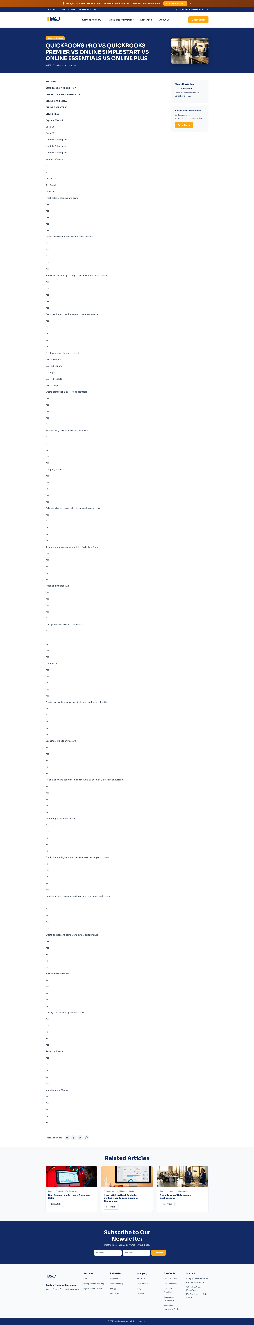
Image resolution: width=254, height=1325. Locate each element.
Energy (113, 1288)
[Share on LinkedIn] (80, 1137)
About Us (164, 19)
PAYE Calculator (170, 1279)
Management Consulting (94, 1283)
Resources (146, 19)
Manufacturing (116, 1283)
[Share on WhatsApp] (86, 1137)
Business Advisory (91, 19)
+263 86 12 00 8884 (56, 9)
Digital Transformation (120, 19)
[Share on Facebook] (73, 1137)
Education (114, 1293)
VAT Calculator (170, 1283)
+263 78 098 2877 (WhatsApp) (83, 9)
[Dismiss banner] (190, 3)
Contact (140, 1293)
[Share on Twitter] (67, 1137)
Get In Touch (198, 19)
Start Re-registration (175, 3)
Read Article (56, 1204)
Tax (85, 1279)
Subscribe (159, 1253)
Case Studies (143, 1283)
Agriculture (115, 1279)
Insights (140, 1288)
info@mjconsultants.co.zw (197, 1278)
